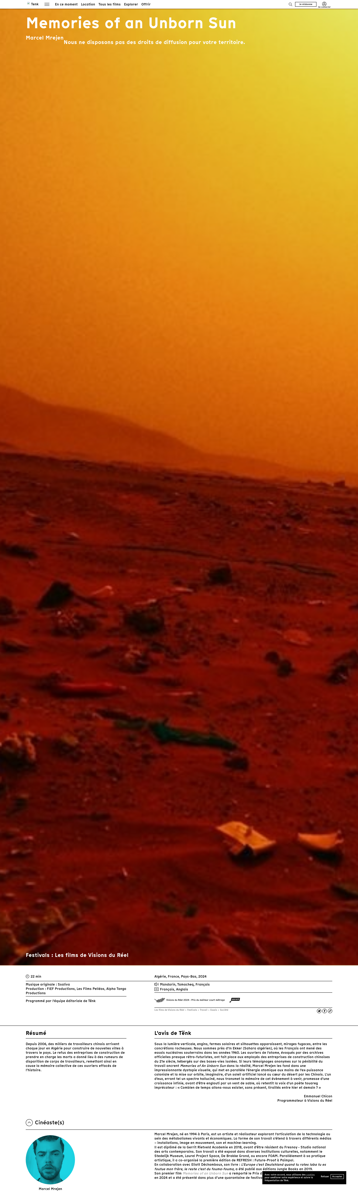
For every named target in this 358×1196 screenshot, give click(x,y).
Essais (214, 1010)
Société (223, 1010)
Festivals (192, 1010)
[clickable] (234, 1000)
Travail (203, 1010)
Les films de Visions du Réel (169, 1010)
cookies (310, 1174)
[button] (290, 4)
